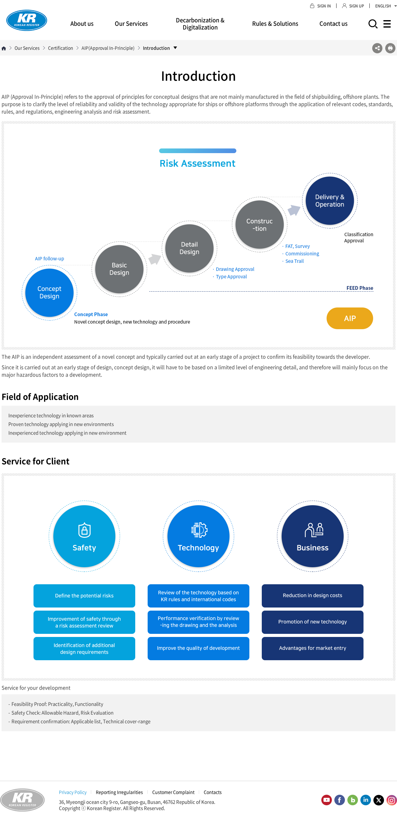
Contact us (333, 23)
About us (82, 23)
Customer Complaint (173, 792)
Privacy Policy (73, 792)
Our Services (131, 23)
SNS (377, 48)
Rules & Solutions (275, 23)
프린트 (390, 48)
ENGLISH (383, 6)
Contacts (213, 792)
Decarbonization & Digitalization (200, 23)
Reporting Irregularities (119, 792)
